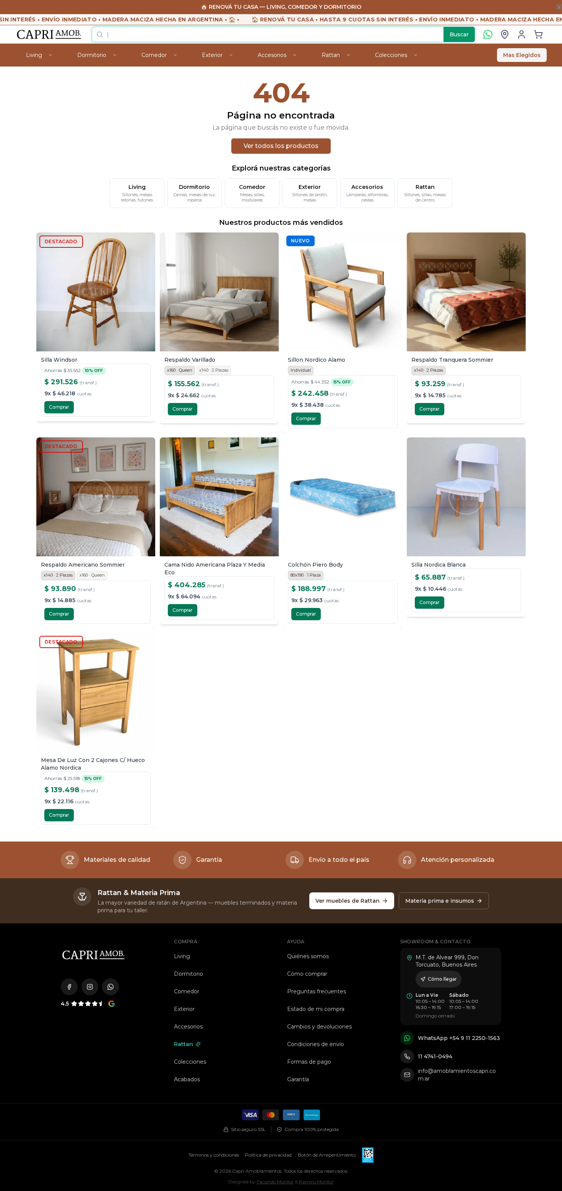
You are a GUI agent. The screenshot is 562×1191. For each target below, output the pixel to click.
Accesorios (188, 1026)
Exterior (184, 1009)
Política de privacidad (268, 1155)
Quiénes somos (308, 956)
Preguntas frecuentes (316, 991)
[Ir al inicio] (93, 955)
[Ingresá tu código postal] (505, 34)
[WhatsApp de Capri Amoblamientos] (110, 986)
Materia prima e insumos (439, 900)
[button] (538, 34)
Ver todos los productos (281, 145)
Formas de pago (309, 1061)
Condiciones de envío (315, 1044)
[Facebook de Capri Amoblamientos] (69, 986)
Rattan (183, 1044)
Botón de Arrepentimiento (327, 1155)
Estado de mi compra (315, 1009)
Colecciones (190, 1061)
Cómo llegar (442, 979)
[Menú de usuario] (521, 34)
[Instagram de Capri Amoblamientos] (89, 986)
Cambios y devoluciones (319, 1026)
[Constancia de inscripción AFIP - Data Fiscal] (367, 1155)
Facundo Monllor (275, 1182)
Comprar (59, 407)
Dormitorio (188, 973)
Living (182, 956)
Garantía (298, 1079)
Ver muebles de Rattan (347, 900)
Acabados (187, 1079)
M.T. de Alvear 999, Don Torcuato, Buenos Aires (447, 961)
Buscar (459, 34)
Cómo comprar (307, 973)
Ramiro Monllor (316, 1182)
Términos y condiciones (213, 1155)
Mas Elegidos (522, 55)
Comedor (186, 991)
